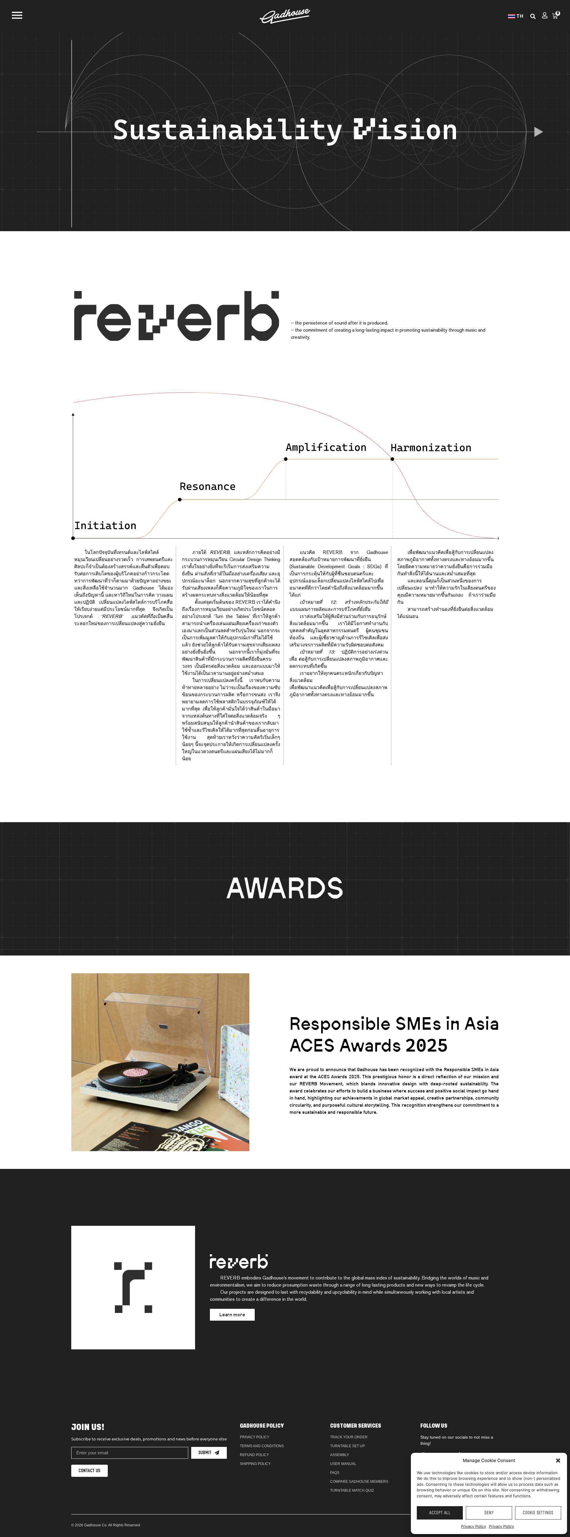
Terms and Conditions (262, 1446)
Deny (489, 1513)
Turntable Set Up (347, 1446)
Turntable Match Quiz (352, 1490)
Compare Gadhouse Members (359, 1482)
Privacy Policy (473, 1526)
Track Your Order (349, 1437)
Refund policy (254, 1455)
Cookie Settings (538, 1513)
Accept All (440, 1513)
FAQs (334, 1473)
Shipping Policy (255, 1464)
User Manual (343, 1464)
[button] (558, 1460)
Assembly (339, 1455)
